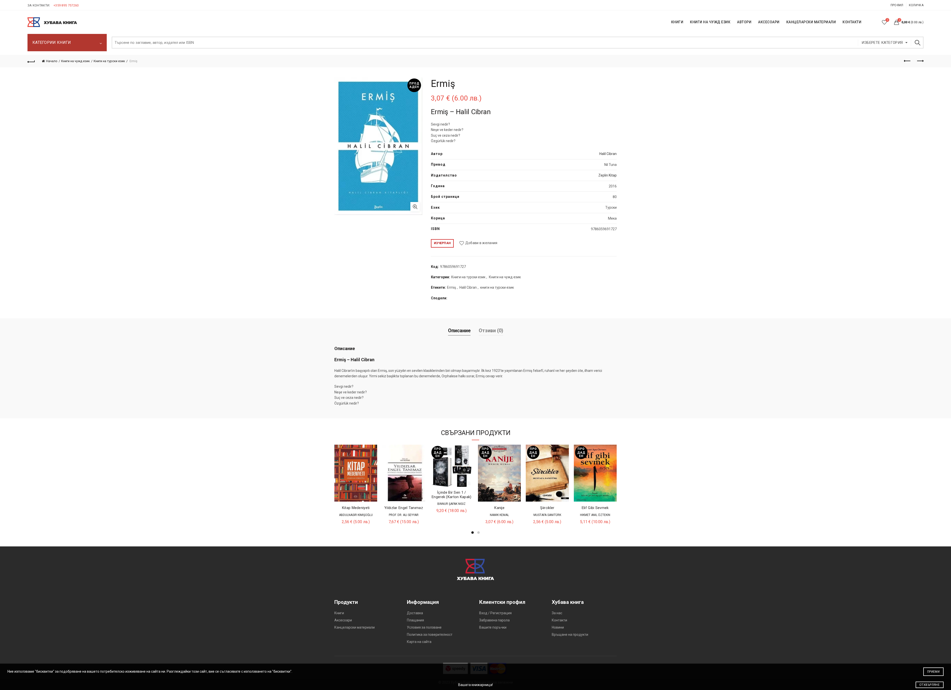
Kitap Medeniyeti (356, 508)
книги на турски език (497, 287)
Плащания (415, 620)
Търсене (917, 42)
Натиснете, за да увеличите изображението (415, 206)
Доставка (415, 613)
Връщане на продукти (570, 635)
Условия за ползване (424, 627)
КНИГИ (677, 22)
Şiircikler (547, 508)
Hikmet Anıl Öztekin (595, 515)
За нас (557, 613)
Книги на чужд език (75, 61)
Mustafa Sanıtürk (547, 515)
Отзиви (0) (491, 330)
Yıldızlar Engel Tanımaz (403, 508)
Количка (916, 5)
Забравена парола (494, 620)
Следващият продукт (920, 61)
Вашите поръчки (492, 627)
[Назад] (31, 61)
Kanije (499, 508)
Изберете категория (882, 42)
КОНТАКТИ (852, 22)
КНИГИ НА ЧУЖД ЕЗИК (710, 22)
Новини (558, 627)
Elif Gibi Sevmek (595, 508)
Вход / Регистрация (495, 613)
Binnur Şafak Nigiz (451, 504)
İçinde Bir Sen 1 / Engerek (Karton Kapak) (452, 494)
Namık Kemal (499, 515)
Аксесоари (769, 22)
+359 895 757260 (66, 5)
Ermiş (451, 287)
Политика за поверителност (429, 635)
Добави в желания (481, 243)
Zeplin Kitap (607, 175)
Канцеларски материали (811, 22)
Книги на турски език (109, 61)
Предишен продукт (907, 61)
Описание (459, 330)
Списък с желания (887, 20)
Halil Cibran (608, 154)
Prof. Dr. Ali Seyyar (404, 515)
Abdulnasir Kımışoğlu (356, 515)
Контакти (559, 620)
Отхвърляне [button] (929, 685)
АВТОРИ (744, 22)
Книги (339, 613)
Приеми (933, 671)
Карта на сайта (419, 642)
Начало (51, 61)
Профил (897, 5)
